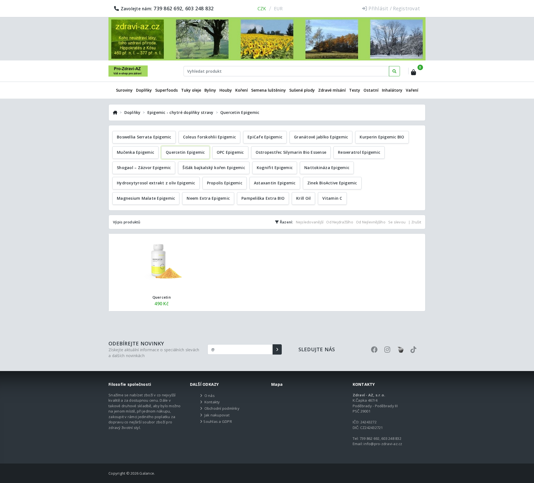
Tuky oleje (191, 90)
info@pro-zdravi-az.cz (383, 443)
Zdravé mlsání (332, 90)
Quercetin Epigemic (239, 112)
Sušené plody (302, 90)
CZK (262, 9)
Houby (225, 90)
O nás (209, 395)
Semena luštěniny (268, 90)
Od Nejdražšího (339, 222)
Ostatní (371, 90)
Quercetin (161, 297)
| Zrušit (414, 222)
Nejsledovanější (310, 222)
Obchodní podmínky (221, 408)
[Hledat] (394, 71)
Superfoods (166, 90)
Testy (354, 90)
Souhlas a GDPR (217, 421)
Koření (241, 90)
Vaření (412, 90)
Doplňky (144, 90)
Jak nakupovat (216, 415)
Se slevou (397, 222)
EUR (278, 9)
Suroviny (124, 90)
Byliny (210, 90)
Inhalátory (392, 90)
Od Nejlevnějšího (370, 222)
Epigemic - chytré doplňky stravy (180, 112)
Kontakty (212, 401)
